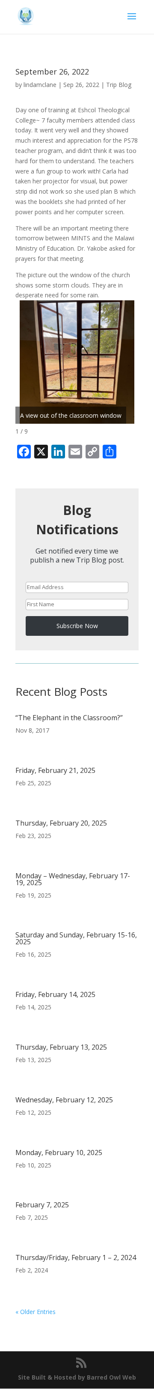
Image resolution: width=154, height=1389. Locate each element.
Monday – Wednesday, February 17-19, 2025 (72, 879)
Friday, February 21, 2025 (55, 770)
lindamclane (40, 85)
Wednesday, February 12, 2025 (64, 1100)
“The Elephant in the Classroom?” (69, 717)
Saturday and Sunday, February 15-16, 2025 (76, 938)
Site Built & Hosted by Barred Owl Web (77, 1377)
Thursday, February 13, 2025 (61, 1047)
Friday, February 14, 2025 (55, 994)
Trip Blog (118, 85)
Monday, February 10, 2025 (58, 1152)
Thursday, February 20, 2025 (61, 823)
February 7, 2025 (42, 1204)
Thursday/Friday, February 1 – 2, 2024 (75, 1257)
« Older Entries (35, 1312)
